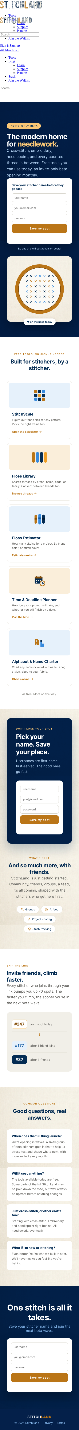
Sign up (14, 45)
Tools (12, 57)
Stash (12, 76)
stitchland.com (21, 4)
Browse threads (22, 493)
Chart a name (20, 679)
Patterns (22, 73)
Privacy (48, 1422)
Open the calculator (25, 431)
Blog (11, 61)
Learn (21, 65)
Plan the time (20, 617)
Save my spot (39, 228)
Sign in (4, 45)
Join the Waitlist (18, 80)
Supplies (22, 69)
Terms (61, 1422)
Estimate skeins (22, 555)
